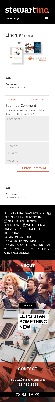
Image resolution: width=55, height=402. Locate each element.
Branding (28, 35)
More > (28, 305)
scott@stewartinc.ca (27, 379)
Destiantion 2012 (40, 99)
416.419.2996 (27, 385)
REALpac (11, 99)
